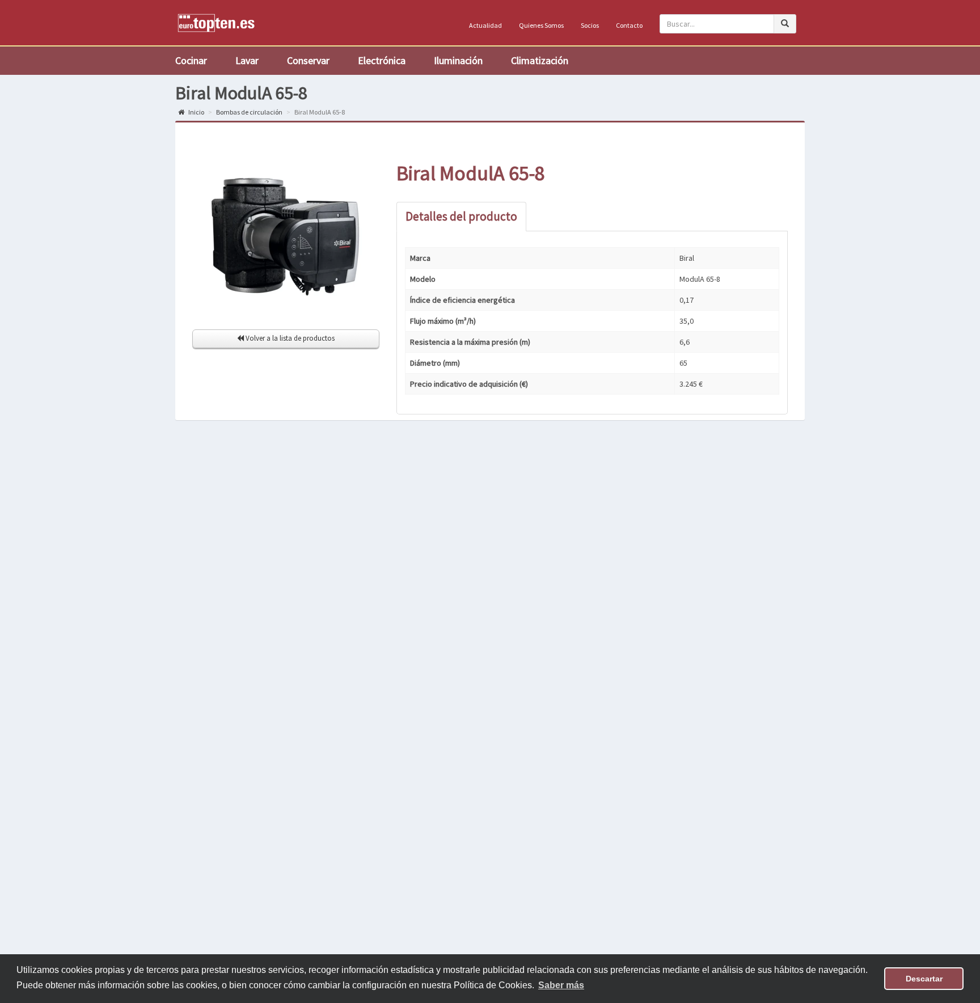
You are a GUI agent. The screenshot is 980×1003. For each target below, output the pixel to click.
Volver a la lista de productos (289, 338)
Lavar (247, 60)
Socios (590, 25)
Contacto (629, 25)
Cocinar (191, 60)
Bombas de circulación (249, 112)
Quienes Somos (541, 25)
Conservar (308, 60)
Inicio (195, 112)
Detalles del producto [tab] (461, 216)
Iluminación (458, 60)
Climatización (539, 60)
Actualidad (485, 25)
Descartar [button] (924, 978)
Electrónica (381, 60)
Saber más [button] (561, 985)
